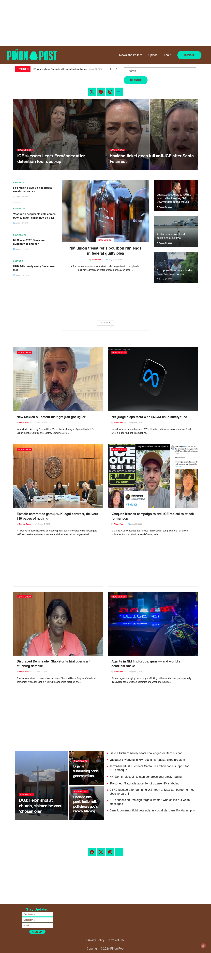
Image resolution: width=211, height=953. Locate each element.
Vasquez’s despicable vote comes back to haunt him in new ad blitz (34, 215)
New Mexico (25, 150)
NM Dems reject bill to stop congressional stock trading (145, 776)
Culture (18, 261)
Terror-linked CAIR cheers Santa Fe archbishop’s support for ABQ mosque (149, 768)
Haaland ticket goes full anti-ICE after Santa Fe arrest (152, 158)
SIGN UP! (37, 931)
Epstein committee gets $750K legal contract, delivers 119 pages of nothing (57, 516)
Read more (105, 323)
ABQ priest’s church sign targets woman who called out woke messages (149, 801)
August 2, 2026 (81, 782)
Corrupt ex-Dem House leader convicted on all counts (174, 272)
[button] (189, 55)
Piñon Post (96, 259)
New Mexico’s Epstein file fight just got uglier (51, 416)
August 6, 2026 (136, 422)
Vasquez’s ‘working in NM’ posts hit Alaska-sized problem (147, 759)
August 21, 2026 (26, 168)
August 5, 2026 (43, 524)
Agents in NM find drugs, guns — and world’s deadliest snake (145, 663)
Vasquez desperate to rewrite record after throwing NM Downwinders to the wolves (174, 198)
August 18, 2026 (22, 275)
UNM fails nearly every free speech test (34, 268)
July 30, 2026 (80, 818)
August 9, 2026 (41, 422)
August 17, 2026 (165, 242)
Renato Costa (25, 524)
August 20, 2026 (115, 259)
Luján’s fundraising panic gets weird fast (86, 770)
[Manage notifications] (203, 945)
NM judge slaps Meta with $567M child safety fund (149, 416)
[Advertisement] (99, 23)
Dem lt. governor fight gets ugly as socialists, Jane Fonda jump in (152, 810)
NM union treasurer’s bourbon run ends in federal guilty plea (105, 250)
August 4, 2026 (41, 671)
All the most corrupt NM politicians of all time (171, 236)
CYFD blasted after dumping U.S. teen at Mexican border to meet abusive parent (152, 791)
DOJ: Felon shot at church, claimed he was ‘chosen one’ (40, 805)
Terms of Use (116, 940)
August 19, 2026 (22, 249)
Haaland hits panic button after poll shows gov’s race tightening (86, 804)
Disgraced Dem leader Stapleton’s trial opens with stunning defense (54, 663)
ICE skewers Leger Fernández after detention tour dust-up (60, 69)
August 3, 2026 (136, 671)
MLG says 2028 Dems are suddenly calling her (29, 242)
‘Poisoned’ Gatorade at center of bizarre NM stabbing (144, 783)
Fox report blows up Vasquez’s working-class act (32, 189)
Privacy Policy (95, 940)
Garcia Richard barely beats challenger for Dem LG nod (145, 753)
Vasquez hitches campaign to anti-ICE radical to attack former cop (152, 516)
